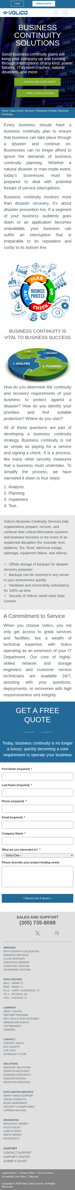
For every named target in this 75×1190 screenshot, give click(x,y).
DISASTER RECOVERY (16, 1071)
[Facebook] (28, 933)
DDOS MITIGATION (14, 1078)
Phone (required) (14, 801)
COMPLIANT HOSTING (16, 966)
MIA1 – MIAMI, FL (13, 983)
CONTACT (9, 1039)
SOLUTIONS (10, 1063)
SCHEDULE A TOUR (14, 1054)
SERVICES (9, 947)
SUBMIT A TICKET (15, 1161)
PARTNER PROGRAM (15, 1015)
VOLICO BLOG (11, 1127)
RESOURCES (11, 1120)
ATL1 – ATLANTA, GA (15, 994)
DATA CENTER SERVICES (18, 1092)
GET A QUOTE (11, 1046)
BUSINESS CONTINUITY (17, 1074)
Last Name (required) (17, 785)
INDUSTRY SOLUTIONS (17, 1067)
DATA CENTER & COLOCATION (21, 951)
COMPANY (9, 1007)
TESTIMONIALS (12, 1026)
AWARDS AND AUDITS (16, 1022)
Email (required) (13, 817)
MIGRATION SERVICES (16, 1082)
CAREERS (9, 1029)
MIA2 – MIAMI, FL (13, 986)
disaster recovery (31, 203)
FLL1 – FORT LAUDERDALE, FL (21, 990)
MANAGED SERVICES (15, 955)
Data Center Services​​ (22, 110)
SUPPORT (10, 1148)
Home (5, 110)
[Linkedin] (18, 933)
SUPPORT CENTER (16, 1156)
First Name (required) (17, 768)
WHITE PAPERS (12, 1134)
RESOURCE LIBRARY (15, 1123)
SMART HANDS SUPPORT (18, 1095)
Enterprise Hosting (46, 110)
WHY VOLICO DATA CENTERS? (21, 1018)
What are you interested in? (21, 849)
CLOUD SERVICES (14, 958)
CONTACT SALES (13, 1043)
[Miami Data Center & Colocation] (56, 933)
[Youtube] (47, 933)
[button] (56, 13)
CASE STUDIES (12, 1131)
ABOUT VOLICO (12, 1011)
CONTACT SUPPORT (17, 1152)
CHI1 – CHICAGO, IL (15, 997)
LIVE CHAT (9, 1050)
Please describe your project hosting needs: (31, 862)
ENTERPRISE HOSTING (17, 969)
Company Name (13, 833)
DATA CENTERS (12, 979)
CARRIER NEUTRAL (14, 1110)
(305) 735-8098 (37, 923)
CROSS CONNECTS (14, 1099)
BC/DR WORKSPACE (15, 1103)
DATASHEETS (11, 1138)
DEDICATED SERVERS (16, 962)
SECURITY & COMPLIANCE (19, 1106)
